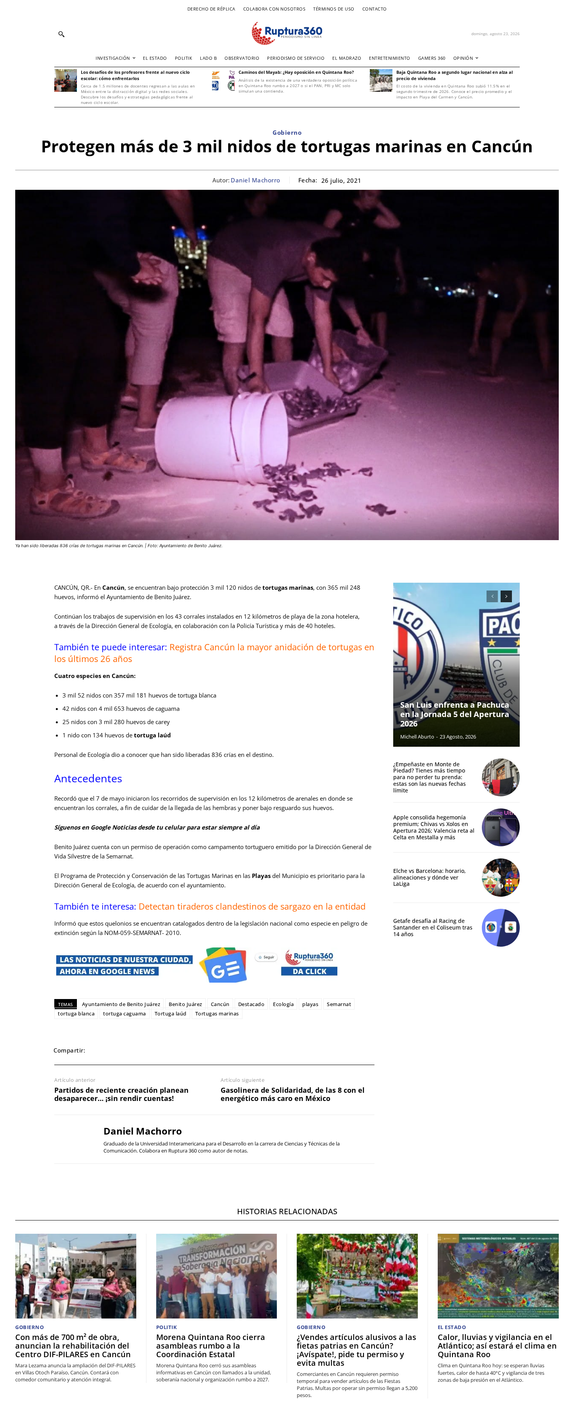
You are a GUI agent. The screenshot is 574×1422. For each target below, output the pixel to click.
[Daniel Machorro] (73, 1139)
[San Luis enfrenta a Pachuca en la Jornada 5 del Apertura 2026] (456, 665)
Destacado (251, 1004)
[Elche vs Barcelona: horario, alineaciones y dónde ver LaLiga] (501, 877)
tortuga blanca (76, 1013)
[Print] (170, 1050)
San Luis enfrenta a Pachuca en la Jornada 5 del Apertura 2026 (454, 714)
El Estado (452, 1327)
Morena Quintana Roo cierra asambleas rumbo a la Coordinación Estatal (210, 1346)
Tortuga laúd (171, 1013)
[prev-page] (492, 596)
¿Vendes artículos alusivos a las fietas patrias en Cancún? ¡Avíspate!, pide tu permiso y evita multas (356, 1350)
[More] (207, 1050)
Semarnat (339, 1004)
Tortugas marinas (217, 1013)
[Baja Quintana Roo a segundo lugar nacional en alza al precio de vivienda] (381, 80)
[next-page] (506, 596)
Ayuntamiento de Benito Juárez (121, 1004)
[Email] (152, 1050)
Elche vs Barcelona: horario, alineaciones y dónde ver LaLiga (429, 877)
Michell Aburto (417, 736)
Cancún (220, 1004)
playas (310, 1004)
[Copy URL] (188, 1050)
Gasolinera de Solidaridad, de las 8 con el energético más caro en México (293, 1094)
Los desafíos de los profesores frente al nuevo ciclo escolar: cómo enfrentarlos (135, 75)
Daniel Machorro (255, 180)
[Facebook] (99, 1050)
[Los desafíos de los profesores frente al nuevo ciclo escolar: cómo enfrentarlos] (65, 80)
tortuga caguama (124, 1013)
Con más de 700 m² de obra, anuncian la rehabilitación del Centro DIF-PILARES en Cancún (73, 1346)
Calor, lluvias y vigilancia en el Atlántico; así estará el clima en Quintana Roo (497, 1346)
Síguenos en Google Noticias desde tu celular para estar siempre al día (157, 827)
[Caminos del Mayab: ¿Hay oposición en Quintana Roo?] (223, 80)
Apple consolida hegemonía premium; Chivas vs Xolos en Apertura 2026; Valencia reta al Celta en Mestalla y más (433, 827)
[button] (61, 34)
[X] (117, 1050)
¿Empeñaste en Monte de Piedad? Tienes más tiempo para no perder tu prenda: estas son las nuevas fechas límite (429, 777)
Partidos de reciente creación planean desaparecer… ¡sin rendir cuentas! (121, 1094)
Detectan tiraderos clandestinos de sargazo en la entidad (252, 906)
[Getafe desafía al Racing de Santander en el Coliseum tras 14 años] (501, 928)
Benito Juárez (185, 1004)
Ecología (283, 1004)
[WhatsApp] (135, 1050)
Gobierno (287, 132)
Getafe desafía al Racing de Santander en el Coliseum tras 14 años (432, 927)
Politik (166, 1327)
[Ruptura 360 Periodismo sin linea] (287, 33)
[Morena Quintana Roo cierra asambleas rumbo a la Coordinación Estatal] (216, 1276)
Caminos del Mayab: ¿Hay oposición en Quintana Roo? (296, 72)
